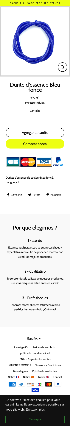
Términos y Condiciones (48, 365)
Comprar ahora (35, 144)
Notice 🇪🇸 (28, 376)
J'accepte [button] (35, 419)
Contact (57, 376)
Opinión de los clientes (44, 371)
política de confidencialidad (35, 353)
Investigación (21, 347)
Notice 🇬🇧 (43, 376)
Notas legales (20, 371)
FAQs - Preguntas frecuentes (35, 359)
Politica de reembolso (44, 347)
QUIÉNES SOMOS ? (20, 365)
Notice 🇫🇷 (13, 376)
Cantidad (35, 110)
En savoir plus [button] (35, 409)
